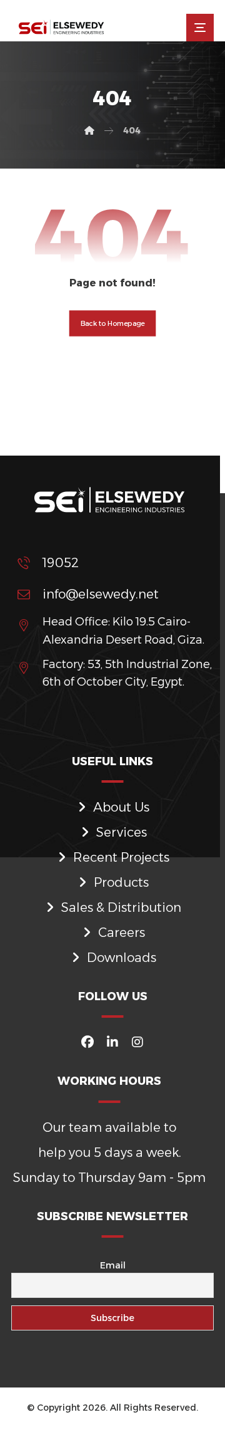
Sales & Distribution (121, 907)
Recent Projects (121, 857)
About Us (121, 807)
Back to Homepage (113, 323)
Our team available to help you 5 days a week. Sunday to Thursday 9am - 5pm (109, 1152)
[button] (200, 27)
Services (121, 832)
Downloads (121, 957)
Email (113, 1265)
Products (121, 882)
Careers (121, 932)
